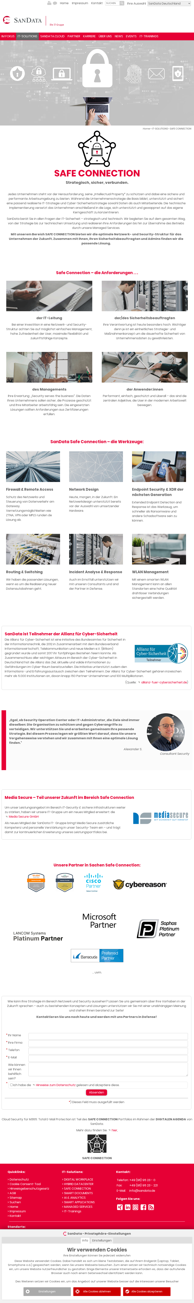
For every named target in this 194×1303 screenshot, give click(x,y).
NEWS (119, 36)
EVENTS (131, 36)
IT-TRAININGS (149, 36)
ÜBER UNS (105, 36)
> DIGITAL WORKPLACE (77, 1179)
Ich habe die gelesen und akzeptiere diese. (66, 1085)
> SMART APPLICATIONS (78, 1202)
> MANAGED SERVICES (77, 1207)
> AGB (12, 1193)
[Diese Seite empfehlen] (55, 3)
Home (64, 3)
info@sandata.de (142, 1190)
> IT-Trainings (71, 1211)
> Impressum (17, 1211)
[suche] (112, 3)
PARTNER (74, 36)
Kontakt (97, 3)
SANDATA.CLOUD (52, 36)
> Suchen (14, 1202)
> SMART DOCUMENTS (77, 1193)
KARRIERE (89, 36)
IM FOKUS (8, 36)
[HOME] (34, 20)
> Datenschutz (18, 1179)
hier (114, 1130)
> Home (13, 1207)
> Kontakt (14, 1216)
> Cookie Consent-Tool (24, 1184)
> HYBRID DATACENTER (77, 1184)
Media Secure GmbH (23, 816)
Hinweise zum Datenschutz (55, 1085)
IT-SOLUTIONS (27, 36)
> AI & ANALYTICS (74, 1197)
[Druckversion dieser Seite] (49, 3)
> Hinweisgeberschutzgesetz (28, 1188)
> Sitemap (15, 1197)
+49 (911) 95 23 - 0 (142, 1180)
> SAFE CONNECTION (76, 1188)
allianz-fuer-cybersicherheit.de (164, 682)
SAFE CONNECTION (180, 128)
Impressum (80, 3)
